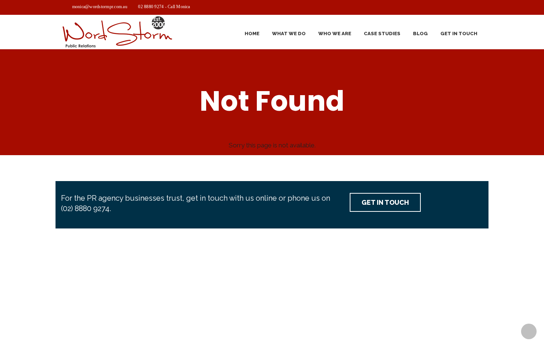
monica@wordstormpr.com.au (99, 6)
